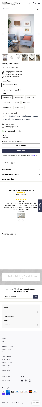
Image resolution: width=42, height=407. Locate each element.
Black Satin (7, 97)
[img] (21, 193)
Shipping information (10, 174)
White (17, 102)
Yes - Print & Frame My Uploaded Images (21, 116)
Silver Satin (7, 108)
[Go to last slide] (3, 33)
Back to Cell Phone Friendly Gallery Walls (22, 277)
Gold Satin (30, 97)
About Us (5, 344)
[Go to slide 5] (23, 54)
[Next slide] (39, 33)
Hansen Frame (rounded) (12, 90)
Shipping (4, 142)
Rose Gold (26, 102)
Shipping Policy (7, 362)
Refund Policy (6, 365)
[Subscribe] (35, 297)
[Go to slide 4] (21, 54)
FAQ (3, 341)
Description (6, 170)
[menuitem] (5, 57)
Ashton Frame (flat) (10, 85)
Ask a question (8, 179)
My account (5, 352)
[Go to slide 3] (20, 54)
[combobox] (21, 9)
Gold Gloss (7, 102)
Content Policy (6, 360)
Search (4, 338)
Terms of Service (7, 347)
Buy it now (21, 151)
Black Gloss (19, 97)
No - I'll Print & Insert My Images (17, 119)
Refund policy (6, 349)
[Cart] (34, 3)
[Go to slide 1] (17, 54)
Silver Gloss (19, 108)
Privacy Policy (6, 371)
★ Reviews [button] (40, 205)
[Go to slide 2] (18, 54)
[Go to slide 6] (24, 54)
